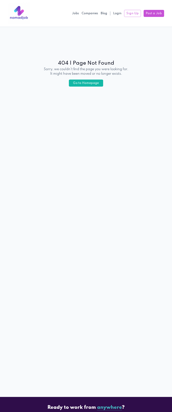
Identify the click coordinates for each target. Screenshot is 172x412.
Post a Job (154, 13)
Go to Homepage (86, 83)
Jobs (75, 13)
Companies (90, 13)
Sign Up (132, 13)
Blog (104, 13)
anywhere (109, 407)
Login (117, 13)
